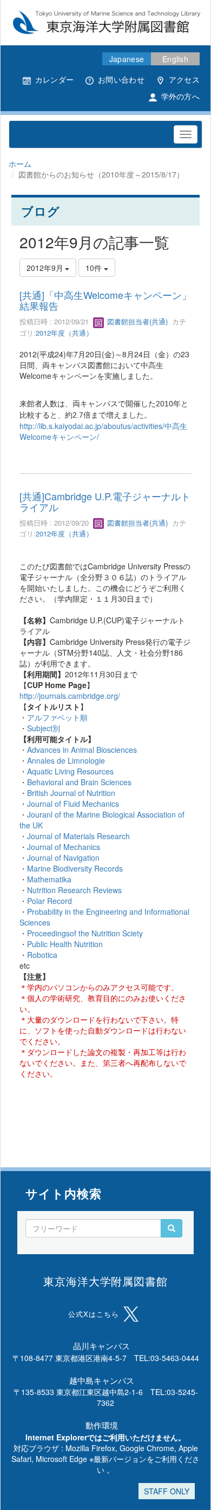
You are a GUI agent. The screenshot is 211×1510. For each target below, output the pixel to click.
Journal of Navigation (63, 857)
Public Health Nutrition (65, 943)
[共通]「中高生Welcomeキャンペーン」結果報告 (105, 300)
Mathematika (49, 879)
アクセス (184, 79)
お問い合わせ (121, 79)
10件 (94, 267)
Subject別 (43, 728)
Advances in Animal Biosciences (82, 749)
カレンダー (54, 79)
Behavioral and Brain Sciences (79, 782)
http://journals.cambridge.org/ (69, 695)
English (175, 58)
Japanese (126, 58)
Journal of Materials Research (78, 836)
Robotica (42, 954)
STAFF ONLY (166, 1491)
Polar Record (49, 900)
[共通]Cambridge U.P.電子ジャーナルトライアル (104, 501)
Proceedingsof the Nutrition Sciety (85, 933)
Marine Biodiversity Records (75, 868)
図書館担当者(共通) (136, 321)
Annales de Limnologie (66, 760)
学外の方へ (180, 96)
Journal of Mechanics (63, 846)
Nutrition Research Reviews (74, 890)
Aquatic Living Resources (70, 771)
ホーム (20, 163)
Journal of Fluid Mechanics (73, 803)
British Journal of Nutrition (71, 792)
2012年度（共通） (64, 333)
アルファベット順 (57, 717)
